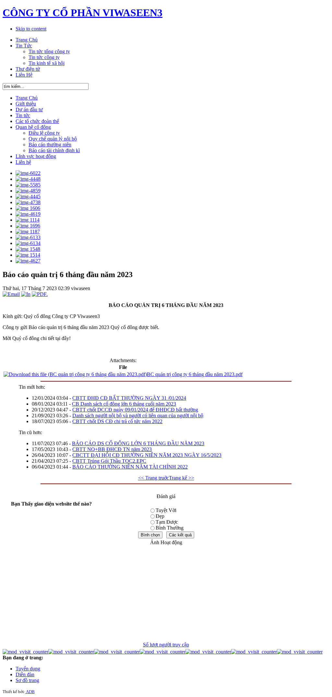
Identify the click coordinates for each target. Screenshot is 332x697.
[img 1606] (28, 208)
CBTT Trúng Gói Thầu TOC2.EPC (109, 461)
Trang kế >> (181, 478)
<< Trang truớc (153, 478)
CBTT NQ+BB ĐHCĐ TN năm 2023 (112, 449)
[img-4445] (28, 196)
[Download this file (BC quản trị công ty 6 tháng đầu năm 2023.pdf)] (75, 374)
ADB (30, 691)
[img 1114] (28, 220)
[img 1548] (28, 249)
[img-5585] (28, 185)
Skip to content (31, 28)
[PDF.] (40, 294)
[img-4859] (28, 190)
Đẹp (160, 516)
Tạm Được (167, 522)
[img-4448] (28, 179)
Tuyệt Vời (166, 510)
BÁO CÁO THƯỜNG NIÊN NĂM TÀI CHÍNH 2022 (130, 467)
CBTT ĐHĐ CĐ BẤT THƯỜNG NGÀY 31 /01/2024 (129, 398)
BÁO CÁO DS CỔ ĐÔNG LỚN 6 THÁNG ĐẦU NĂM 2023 (138, 443)
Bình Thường (170, 528)
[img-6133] (28, 237)
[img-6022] (28, 173)
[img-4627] (28, 260)
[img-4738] (28, 202)
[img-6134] (28, 243)
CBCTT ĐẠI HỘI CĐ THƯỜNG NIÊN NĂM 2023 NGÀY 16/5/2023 (146, 455)
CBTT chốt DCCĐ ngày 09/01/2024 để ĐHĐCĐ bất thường (135, 409)
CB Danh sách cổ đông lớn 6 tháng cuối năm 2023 (124, 404)
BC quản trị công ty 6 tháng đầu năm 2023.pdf (195, 374)
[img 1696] (28, 225)
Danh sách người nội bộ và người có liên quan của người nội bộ (137, 415)
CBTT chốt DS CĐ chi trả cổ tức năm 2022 (117, 421)
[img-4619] (28, 214)
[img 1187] (28, 231)
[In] (25, 294)
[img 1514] (28, 255)
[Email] (11, 294)
